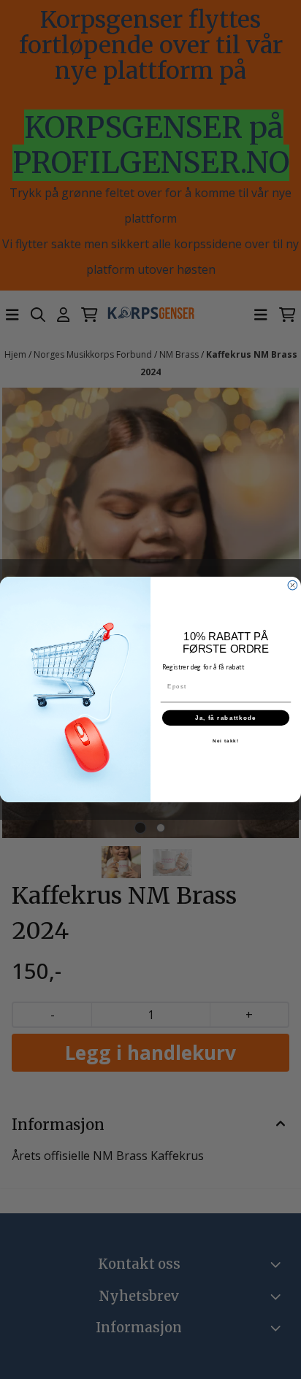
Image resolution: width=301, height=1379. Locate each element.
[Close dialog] (292, 585)
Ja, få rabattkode (226, 718)
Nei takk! (226, 740)
